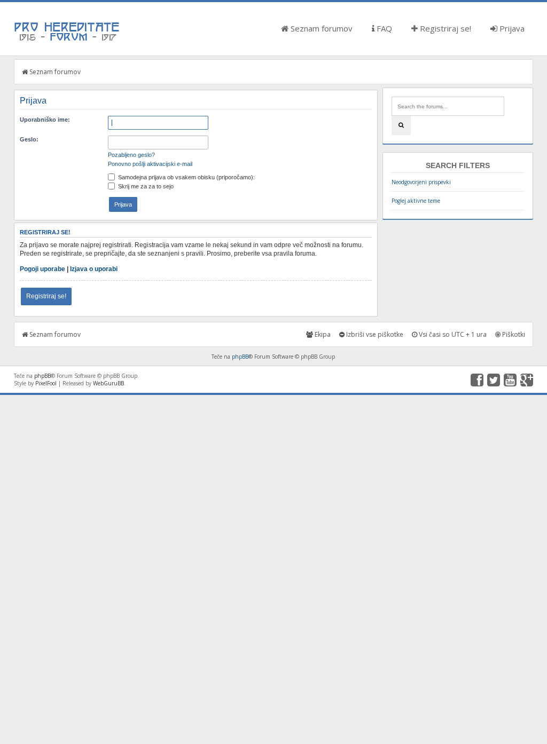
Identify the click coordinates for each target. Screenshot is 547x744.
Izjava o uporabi (94, 269)
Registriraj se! (444, 28)
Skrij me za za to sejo (145, 186)
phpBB (240, 356)
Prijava (511, 28)
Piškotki (513, 334)
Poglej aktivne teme (416, 200)
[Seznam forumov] (67, 40)
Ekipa (322, 334)
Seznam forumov (320, 28)
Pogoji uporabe (42, 269)
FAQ (383, 28)
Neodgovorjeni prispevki (421, 182)
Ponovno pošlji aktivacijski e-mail (150, 164)
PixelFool (46, 383)
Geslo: (29, 139)
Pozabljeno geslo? (131, 155)
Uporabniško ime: (45, 119)
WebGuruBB (108, 383)
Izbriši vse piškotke (374, 334)
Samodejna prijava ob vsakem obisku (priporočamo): (185, 177)
